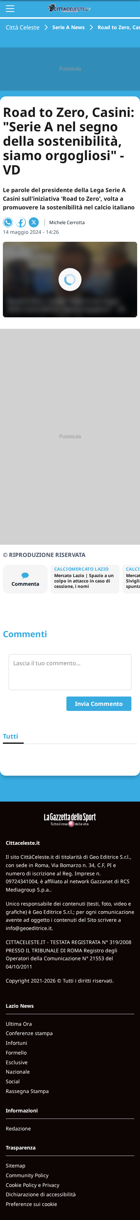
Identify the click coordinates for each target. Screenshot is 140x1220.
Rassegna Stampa (27, 1091)
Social (13, 1081)
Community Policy (27, 1175)
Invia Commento (99, 704)
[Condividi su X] (34, 222)
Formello (16, 1052)
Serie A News (68, 27)
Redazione (18, 1128)
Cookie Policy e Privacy (32, 1185)
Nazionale (18, 1071)
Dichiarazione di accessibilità (41, 1194)
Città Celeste (22, 27)
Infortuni (16, 1042)
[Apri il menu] (10, 8)
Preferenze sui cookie (31, 1204)
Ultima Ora (19, 1023)
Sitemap (15, 1165)
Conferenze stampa (29, 1033)
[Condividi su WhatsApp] (8, 222)
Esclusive (17, 1062)
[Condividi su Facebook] (21, 222)
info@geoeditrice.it (29, 928)
